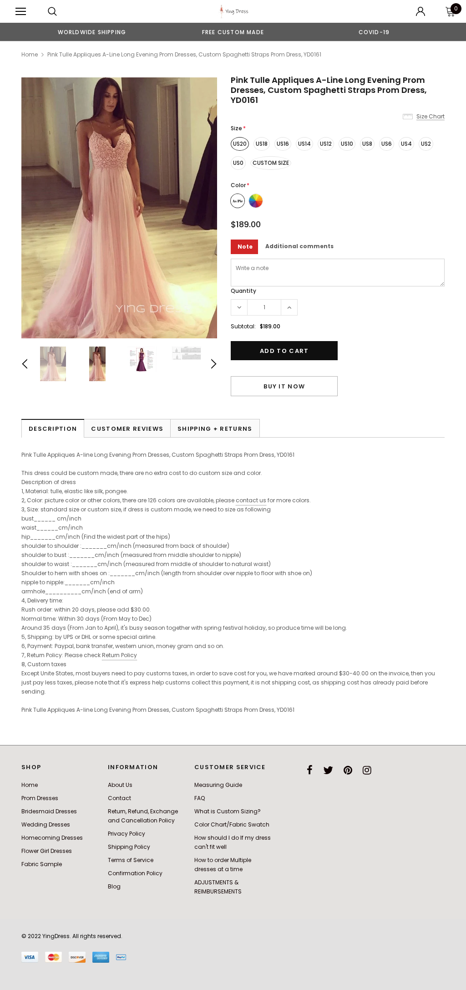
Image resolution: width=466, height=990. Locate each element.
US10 (347, 144)
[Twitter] (328, 770)
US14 (304, 144)
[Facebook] (310, 770)
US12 (326, 144)
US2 (426, 144)
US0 (238, 163)
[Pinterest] (348, 770)
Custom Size (271, 163)
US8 (367, 144)
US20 (240, 144)
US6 (386, 144)
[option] (91, 32)
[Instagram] (367, 770)
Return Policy (119, 655)
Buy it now (284, 386)
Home (29, 54)
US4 (406, 144)
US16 (283, 144)
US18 (262, 144)
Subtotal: (243, 326)
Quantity (243, 291)
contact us (251, 500)
